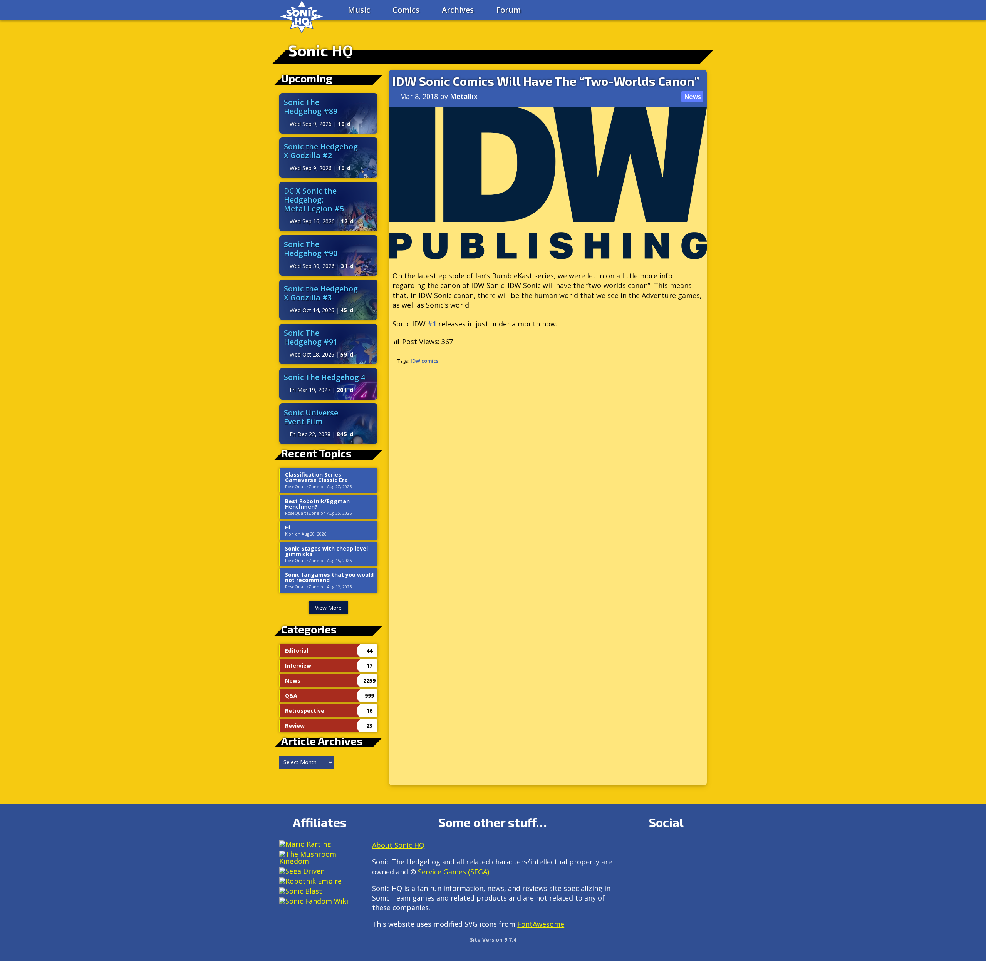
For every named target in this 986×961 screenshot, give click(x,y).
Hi (287, 527)
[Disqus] (548, 473)
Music (359, 10)
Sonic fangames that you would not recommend (329, 577)
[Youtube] (633, 867)
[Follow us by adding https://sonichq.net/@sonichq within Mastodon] (633, 848)
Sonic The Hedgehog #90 (310, 248)
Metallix (464, 96)
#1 (432, 323)
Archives (458, 10)
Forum (508, 10)
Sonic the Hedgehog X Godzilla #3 (321, 293)
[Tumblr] (682, 848)
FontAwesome (540, 924)
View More (328, 607)
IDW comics (424, 360)
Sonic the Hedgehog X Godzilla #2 (321, 151)
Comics (405, 10)
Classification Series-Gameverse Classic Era (316, 477)
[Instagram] (649, 848)
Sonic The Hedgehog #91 (310, 337)
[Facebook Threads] (649, 867)
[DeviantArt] (699, 848)
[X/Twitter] (666, 848)
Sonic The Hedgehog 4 (324, 377)
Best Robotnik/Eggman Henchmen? (317, 504)
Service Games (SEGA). (454, 871)
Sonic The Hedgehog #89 (310, 106)
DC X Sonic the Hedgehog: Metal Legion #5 (314, 200)
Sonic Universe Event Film (311, 417)
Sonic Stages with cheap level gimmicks (326, 551)
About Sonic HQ (398, 845)
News (692, 96)
